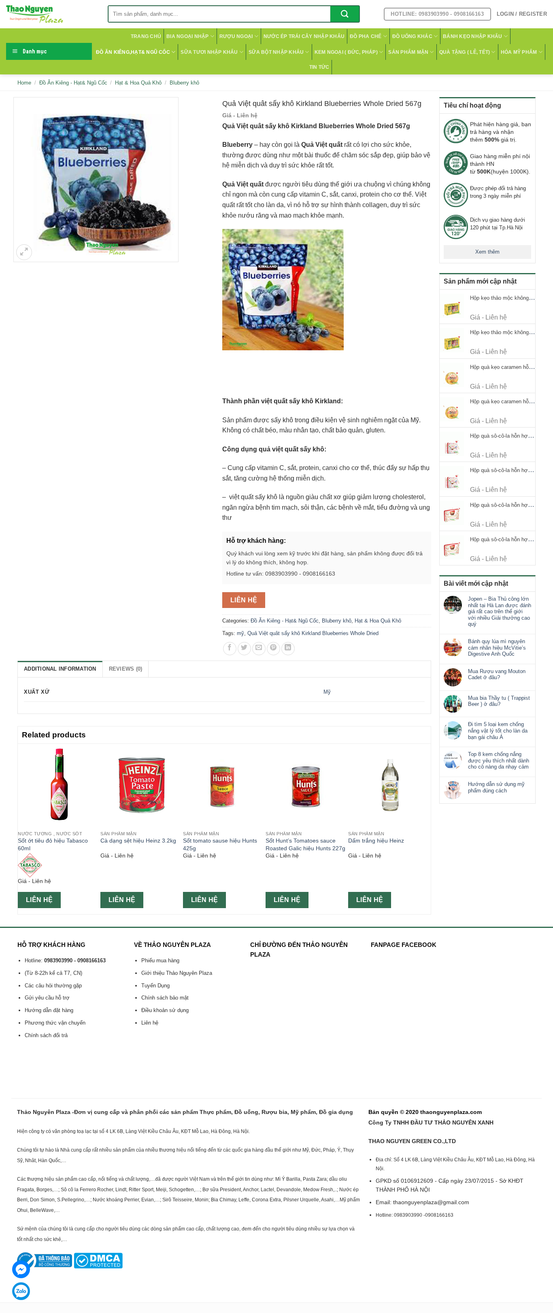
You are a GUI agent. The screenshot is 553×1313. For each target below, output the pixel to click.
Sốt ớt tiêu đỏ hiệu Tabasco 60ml (53, 844)
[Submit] (344, 14)
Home (24, 83)
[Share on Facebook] (229, 648)
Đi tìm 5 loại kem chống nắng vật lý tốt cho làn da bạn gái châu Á (497, 730)
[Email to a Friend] (259, 648)
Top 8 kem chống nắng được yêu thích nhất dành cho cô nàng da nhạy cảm (498, 760)
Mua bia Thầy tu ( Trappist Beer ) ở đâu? (499, 701)
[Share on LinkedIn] (288, 648)
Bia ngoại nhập (187, 36)
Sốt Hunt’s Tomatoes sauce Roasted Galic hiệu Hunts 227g (305, 844)
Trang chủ (146, 36)
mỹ (240, 633)
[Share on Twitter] (244, 648)
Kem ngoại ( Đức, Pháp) (346, 52)
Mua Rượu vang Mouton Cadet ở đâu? (496, 674)
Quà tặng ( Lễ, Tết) (464, 52)
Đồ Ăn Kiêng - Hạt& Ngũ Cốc (73, 83)
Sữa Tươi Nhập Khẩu (209, 52)
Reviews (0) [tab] (126, 669)
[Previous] (22, 828)
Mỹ (327, 692)
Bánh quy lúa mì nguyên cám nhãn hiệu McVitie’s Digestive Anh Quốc (497, 647)
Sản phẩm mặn (408, 52)
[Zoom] (24, 252)
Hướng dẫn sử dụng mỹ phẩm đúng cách (496, 787)
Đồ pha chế (365, 36)
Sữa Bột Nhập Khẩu (276, 52)
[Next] (426, 828)
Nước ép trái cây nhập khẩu (304, 36)
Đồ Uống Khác (412, 36)
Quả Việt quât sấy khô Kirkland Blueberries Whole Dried (313, 633)
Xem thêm (487, 252)
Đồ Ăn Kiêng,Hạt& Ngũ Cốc (133, 52)
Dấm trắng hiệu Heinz (376, 840)
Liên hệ (243, 600)
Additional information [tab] (60, 669)
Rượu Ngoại (236, 36)
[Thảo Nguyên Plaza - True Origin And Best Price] (51, 14)
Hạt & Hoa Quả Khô (138, 83)
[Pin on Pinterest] (273, 648)
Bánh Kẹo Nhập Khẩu (472, 36)
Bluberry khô (184, 83)
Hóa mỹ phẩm (519, 52)
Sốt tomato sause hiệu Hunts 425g (220, 844)
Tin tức (319, 67)
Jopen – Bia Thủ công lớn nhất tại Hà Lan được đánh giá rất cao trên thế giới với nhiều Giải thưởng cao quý (499, 611)
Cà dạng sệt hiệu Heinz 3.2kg (138, 840)
